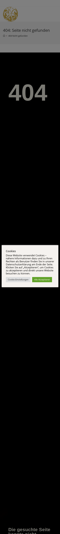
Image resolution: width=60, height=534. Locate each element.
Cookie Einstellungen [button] (18, 279)
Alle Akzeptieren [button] (42, 279)
